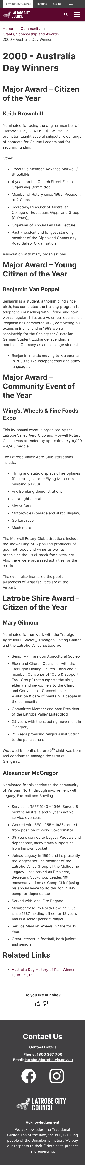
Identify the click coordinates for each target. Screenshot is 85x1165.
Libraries (41, 3)
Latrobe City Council (18, 3)
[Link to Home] (41, 1103)
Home (8, 28)
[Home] (16, 17)
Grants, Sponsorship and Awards (31, 34)
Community (30, 28)
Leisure (56, 3)
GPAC (69, 3)
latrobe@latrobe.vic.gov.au (49, 1059)
